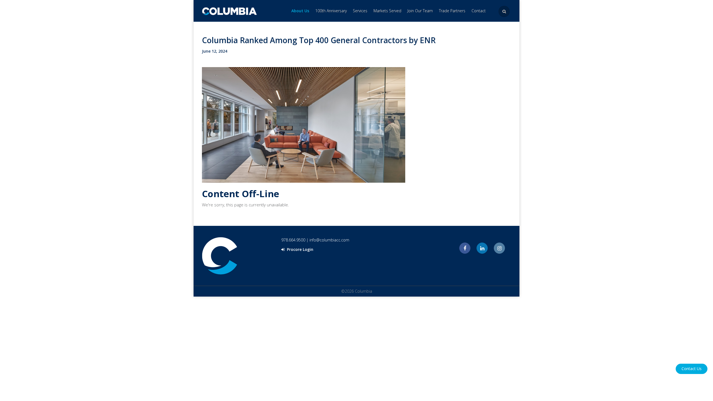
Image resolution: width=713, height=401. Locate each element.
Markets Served (387, 10)
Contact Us (692, 368)
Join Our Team (420, 10)
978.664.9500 (293, 240)
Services (360, 10)
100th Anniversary (331, 10)
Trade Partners (452, 10)
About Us (300, 10)
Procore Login (299, 249)
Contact (479, 10)
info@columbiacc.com (329, 240)
